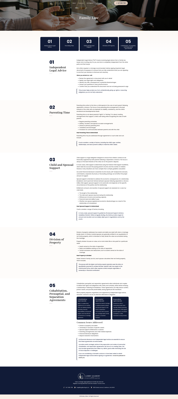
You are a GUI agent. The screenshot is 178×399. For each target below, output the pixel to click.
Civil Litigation (90, 3)
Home (68, 3)
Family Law (81, 3)
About (74, 3)
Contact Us (99, 3)
